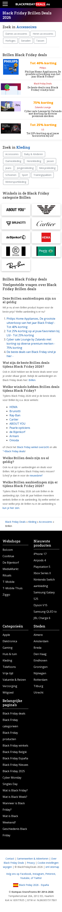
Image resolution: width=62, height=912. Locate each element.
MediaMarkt (10, 569)
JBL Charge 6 (42, 618)
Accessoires (26, 27)
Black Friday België (15, 752)
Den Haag (40, 654)
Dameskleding (13, 161)
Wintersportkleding (15, 181)
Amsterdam (41, 641)
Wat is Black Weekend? (10, 819)
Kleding (23, 147)
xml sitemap (52, 867)
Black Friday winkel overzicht (33, 447)
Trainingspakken (42, 175)
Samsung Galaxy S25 (44, 595)
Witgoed (8, 692)
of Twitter (36, 878)
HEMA (13, 407)
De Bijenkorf (11, 562)
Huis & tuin (10, 654)
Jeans (8, 168)
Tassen (40, 40)
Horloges (10, 40)
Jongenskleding (25, 168)
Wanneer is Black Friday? (14, 806)
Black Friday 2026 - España (33, 885)
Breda (37, 648)
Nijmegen (40, 673)
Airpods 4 (40, 560)
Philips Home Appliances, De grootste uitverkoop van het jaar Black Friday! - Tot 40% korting (31, 323)
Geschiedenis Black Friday (15, 832)
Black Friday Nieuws (15, 765)
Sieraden (26, 40)
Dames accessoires (16, 33)
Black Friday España (15, 758)
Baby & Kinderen (33, 154)
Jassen (50, 161)
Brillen (32, 380)
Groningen (41, 667)
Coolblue (8, 556)
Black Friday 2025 (14, 771)
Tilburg (38, 686)
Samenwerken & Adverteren (32, 858)
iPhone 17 (40, 554)
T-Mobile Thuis (13, 588)
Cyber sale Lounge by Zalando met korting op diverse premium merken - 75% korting (31, 343)
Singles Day (10, 784)
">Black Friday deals (14, 451)
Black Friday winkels (15, 745)
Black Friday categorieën (10, 723)
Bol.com (8, 550)
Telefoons (9, 667)
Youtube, (25, 878)
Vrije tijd (8, 673)
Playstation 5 (42, 567)
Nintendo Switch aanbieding (44, 583)
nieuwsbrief (36, 475)
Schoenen (10, 175)
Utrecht (38, 692)
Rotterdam (40, 680)
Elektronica (10, 641)
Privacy (31, 862)
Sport (25, 175)
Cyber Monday (12, 777)
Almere (38, 635)
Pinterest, (50, 873)
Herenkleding (34, 161)
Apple (6, 635)
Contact (10, 858)
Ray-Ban (14, 415)
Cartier (13, 419)
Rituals (7, 575)
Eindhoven (40, 660)
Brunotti (14, 411)
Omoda (14, 440)
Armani (14, 436)
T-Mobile (8, 582)
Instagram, (39, 873)
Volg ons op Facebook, (19, 873)
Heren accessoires (43, 33)
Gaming (8, 648)
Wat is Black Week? (15, 797)
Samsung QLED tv (45, 611)
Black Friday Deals (15, 521)
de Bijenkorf (17, 432)
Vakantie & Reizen (14, 680)
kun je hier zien (11, 508)
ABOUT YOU (17, 424)
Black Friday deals (14, 713)
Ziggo (6, 595)
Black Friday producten (10, 736)
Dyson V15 (40, 605)
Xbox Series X (42, 573)
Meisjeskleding (47, 168)
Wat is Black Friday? (15, 790)
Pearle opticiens (19, 428)
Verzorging (10, 686)
